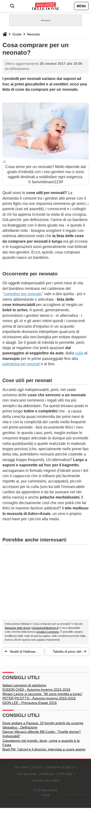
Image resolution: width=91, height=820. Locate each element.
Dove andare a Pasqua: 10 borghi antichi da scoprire (42, 723)
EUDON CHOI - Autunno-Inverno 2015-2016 (36, 689)
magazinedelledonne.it (45, 627)
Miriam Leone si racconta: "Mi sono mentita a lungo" (42, 694)
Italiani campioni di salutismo (24, 685)
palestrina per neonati (21, 364)
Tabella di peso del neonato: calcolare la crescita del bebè (65, 652)
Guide (17, 34)
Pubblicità (47, 774)
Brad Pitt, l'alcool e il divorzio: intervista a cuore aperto (43, 749)
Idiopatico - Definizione (19, 727)
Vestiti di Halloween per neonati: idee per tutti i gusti (24, 652)
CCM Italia (65, 774)
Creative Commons (47, 631)
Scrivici (37, 767)
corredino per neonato (23, 294)
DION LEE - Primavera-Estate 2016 (29, 703)
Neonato (33, 34)
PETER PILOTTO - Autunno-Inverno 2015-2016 (39, 698)
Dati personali (26, 774)
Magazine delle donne (17, 627)
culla (79, 353)
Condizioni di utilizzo (60, 767)
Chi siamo (21, 767)
